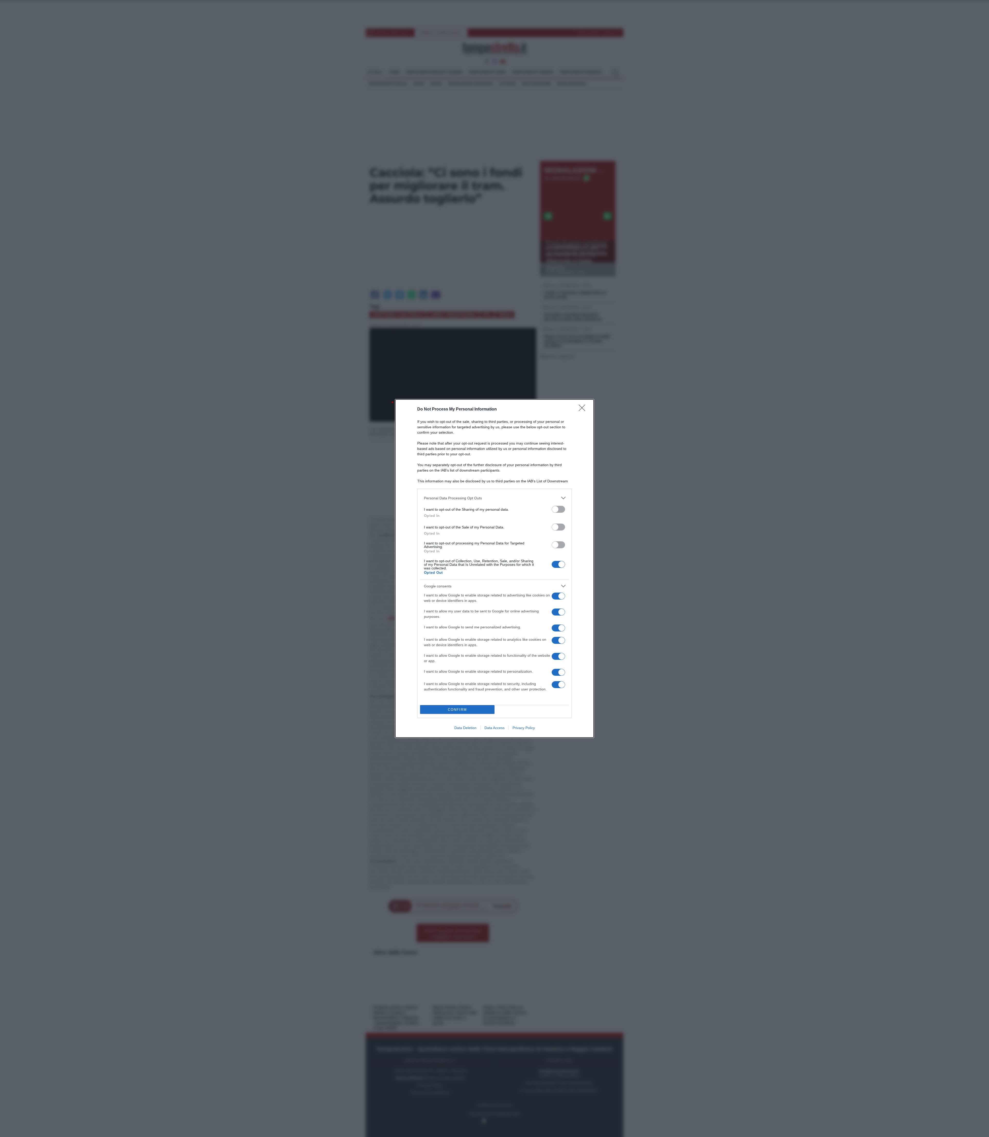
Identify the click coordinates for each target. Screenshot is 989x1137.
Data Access (494, 728)
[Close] (584, 409)
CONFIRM (457, 710)
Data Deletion (465, 728)
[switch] (558, 509)
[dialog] (494, 568)
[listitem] (494, 498)
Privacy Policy (524, 728)
